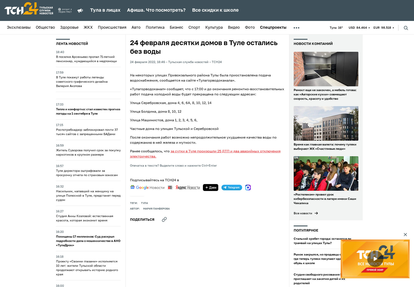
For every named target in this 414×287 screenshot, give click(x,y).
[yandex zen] (210, 187)
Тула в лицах (105, 10)
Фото (250, 28)
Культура (214, 28)
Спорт (194, 28)
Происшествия (112, 28)
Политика (155, 28)
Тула (144, 203)
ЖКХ (88, 28)
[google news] (147, 187)
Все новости (303, 213)
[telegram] (231, 187)
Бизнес (176, 28)
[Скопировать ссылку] (164, 219)
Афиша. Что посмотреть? (156, 10)
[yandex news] (184, 187)
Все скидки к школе (215, 10)
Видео (234, 28)
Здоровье (69, 28)
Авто (136, 28)
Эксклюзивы (19, 28)
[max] (248, 187)
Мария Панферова (156, 209)
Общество (45, 28)
